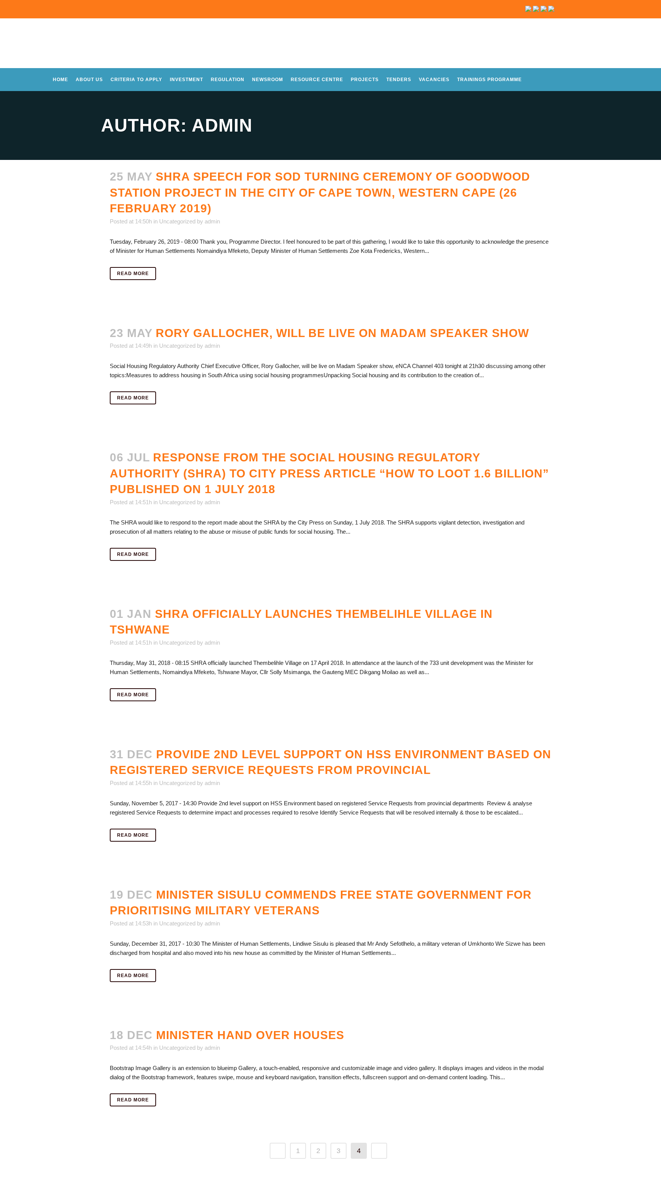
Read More (133, 273)
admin (212, 221)
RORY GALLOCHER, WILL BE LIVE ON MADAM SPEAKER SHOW (342, 333)
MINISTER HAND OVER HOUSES (250, 1035)
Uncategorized (177, 221)
